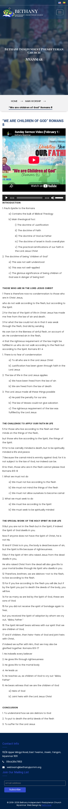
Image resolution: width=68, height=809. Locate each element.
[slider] (59, 197)
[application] (34, 198)
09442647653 (14, 762)
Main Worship (33, 101)
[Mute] (52, 197)
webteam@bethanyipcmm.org (24, 767)
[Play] (6, 197)
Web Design (32, 805)
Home (14, 101)
